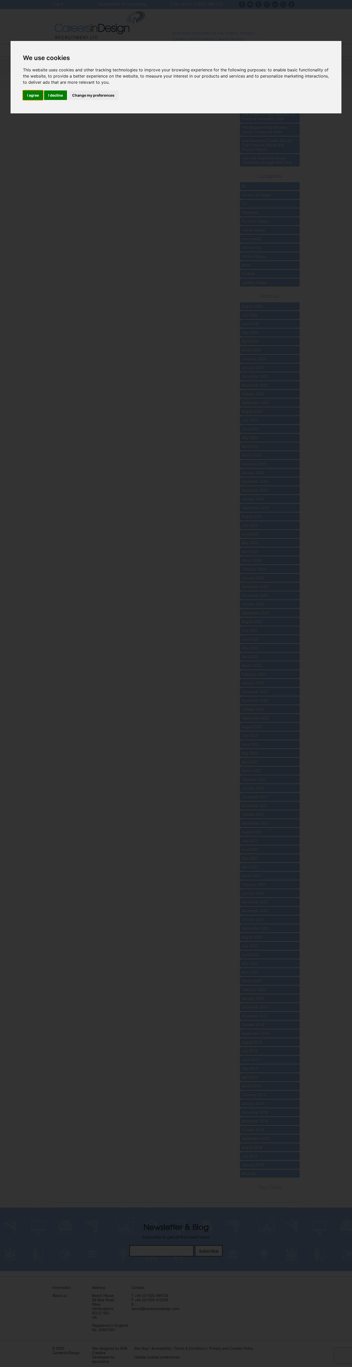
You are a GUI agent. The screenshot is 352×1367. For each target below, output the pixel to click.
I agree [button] (33, 95)
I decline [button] (55, 95)
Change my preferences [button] (93, 95)
